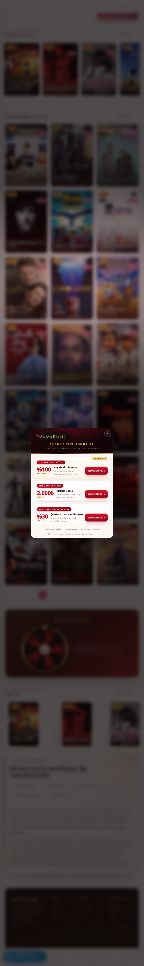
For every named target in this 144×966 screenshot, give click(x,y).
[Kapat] (107, 433)
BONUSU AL (96, 470)
